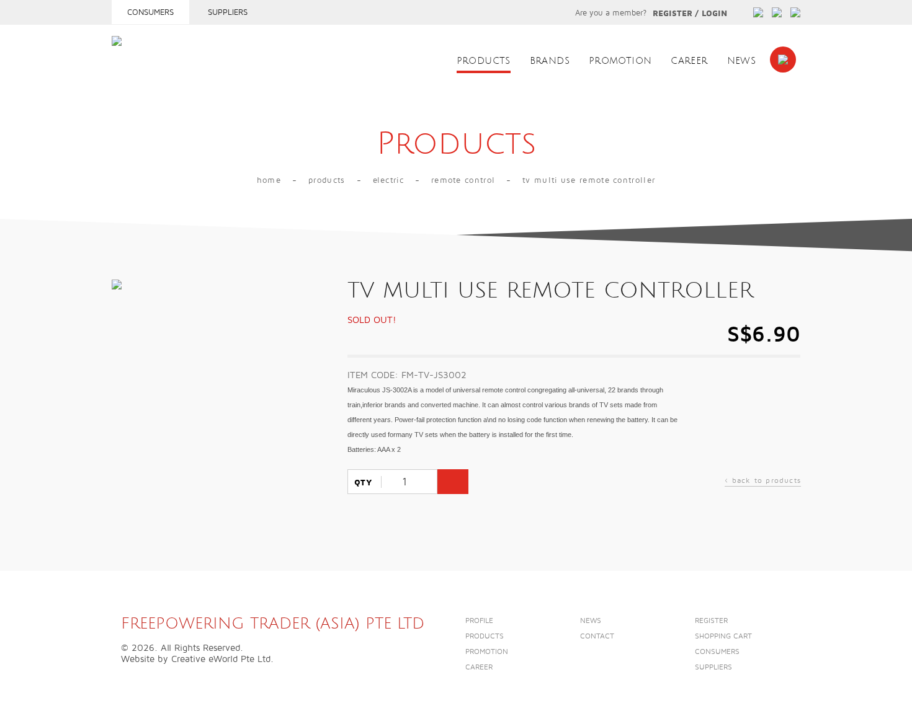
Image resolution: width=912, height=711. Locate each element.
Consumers (150, 12)
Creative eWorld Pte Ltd (220, 659)
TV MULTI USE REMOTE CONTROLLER (588, 180)
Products (484, 61)
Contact (597, 636)
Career (689, 61)
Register (672, 13)
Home (269, 180)
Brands (550, 61)
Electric (388, 180)
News (741, 61)
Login (714, 13)
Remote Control (463, 180)
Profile (479, 621)
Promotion (620, 61)
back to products (763, 482)
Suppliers (228, 12)
